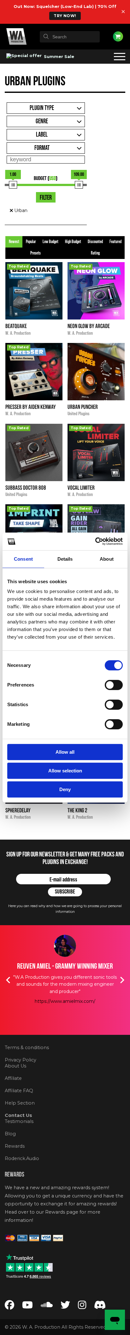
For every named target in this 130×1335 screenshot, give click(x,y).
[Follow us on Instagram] (82, 1306)
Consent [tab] (23, 559)
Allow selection (65, 770)
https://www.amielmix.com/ (65, 1001)
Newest (14, 242)
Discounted (95, 242)
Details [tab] (65, 559)
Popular (31, 242)
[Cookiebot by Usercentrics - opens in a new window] (95, 541)
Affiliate (13, 1078)
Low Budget (50, 242)
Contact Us (18, 1115)
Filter (46, 198)
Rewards (15, 1146)
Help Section (20, 1103)
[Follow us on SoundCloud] (47, 1306)
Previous (8, 980)
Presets (35, 253)
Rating (95, 253)
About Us (15, 1066)
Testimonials (19, 1121)
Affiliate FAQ (19, 1090)
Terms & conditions (27, 1047)
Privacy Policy (20, 1060)
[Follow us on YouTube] (27, 1306)
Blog (10, 1134)
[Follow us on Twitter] (65, 1306)
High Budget (73, 242)
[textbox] (70, 36)
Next (122, 980)
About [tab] (107, 559)
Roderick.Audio (22, 1158)
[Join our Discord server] (100, 1306)
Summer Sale (58, 56)
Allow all (65, 752)
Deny (65, 789)
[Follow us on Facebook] (9, 1306)
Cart (118, 36)
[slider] (13, 185)
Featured (115, 242)
